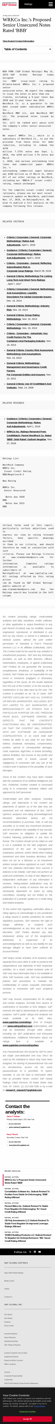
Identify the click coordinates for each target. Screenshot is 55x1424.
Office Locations (10, 1364)
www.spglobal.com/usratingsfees (21, 1045)
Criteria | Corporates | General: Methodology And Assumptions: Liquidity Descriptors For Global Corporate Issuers (31, 293)
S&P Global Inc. (13, 1304)
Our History (8, 1318)
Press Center (9, 1326)
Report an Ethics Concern (13, 1360)
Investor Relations (10, 1334)
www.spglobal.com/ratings (17, 1022)
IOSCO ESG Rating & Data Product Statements (21, 1383)
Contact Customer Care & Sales (15, 1353)
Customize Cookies (27, 1412)
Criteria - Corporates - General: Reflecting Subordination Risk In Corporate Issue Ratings (29, 267)
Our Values (8, 1314)
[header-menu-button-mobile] (50, 4)
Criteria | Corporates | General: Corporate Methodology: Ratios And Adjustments (29, 241)
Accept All (27, 1419)
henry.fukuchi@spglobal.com (19, 1145)
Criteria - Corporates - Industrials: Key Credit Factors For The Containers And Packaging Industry (27, 337)
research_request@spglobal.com (24, 1090)
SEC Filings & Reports (12, 1345)
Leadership (8, 1380)
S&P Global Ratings (16, 1263)
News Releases (10, 1337)
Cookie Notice (39, 1406)
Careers (7, 1372)
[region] (27, 1405)
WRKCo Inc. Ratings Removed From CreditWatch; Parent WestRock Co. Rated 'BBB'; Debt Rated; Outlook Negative (29, 435)
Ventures (7, 1322)
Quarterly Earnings (11, 1341)
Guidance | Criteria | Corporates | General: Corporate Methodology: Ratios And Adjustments (29, 254)
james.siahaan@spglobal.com (19, 1127)
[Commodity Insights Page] (30, 1252)
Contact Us (8, 1297)
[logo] (9, 4)
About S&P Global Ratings (13, 1273)
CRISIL (6, 1289)
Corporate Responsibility (13, 1376)
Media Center (9, 1281)
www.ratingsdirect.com (19, 1026)
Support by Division (11, 1357)
